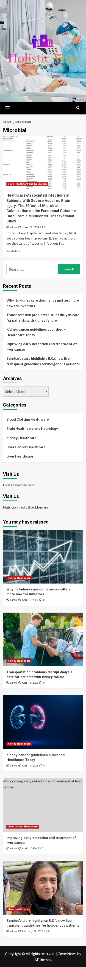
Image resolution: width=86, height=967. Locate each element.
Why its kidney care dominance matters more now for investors (42, 303)
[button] (7, 107)
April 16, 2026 (30, 600)
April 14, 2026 (30, 765)
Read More (13, 251)
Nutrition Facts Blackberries (25, 507)
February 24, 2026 (32, 931)
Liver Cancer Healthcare (25, 447)
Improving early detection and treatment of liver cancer (41, 346)
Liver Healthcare (19, 456)
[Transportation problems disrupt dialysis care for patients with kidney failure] (43, 639)
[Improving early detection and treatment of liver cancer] (43, 805)
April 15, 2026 (30, 682)
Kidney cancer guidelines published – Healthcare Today (36, 332)
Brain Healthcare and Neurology (27, 184)
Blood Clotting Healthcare (27, 419)
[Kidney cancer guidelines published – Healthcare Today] (43, 722)
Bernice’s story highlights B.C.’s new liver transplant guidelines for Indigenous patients (43, 361)
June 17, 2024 (30, 227)
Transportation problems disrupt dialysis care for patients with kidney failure (42, 317)
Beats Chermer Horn (19, 485)
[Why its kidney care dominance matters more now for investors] (43, 557)
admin (13, 227)
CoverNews (67, 953)
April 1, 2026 (29, 848)
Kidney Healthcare (21, 438)
